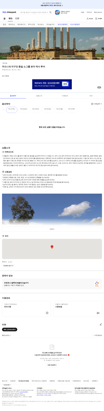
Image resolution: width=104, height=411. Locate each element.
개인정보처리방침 (23, 381)
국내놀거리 (50, 24)
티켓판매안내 (77, 381)
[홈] (4, 18)
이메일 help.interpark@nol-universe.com (60, 392)
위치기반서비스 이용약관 (39, 381)
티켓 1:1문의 (47, 395)
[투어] (10, 18)
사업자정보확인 (24, 392)
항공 (4, 24)
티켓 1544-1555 (51, 390)
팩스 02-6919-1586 (42, 392)
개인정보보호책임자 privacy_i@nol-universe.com (88, 393)
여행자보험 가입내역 (64, 381)
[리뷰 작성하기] (101, 324)
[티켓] (17, 18)
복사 (11, 262)
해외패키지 (21, 24)
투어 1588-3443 (41, 390)
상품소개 (39, 96)
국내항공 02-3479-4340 (59, 393)
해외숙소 (12, 24)
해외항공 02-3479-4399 (44, 393)
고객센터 (94, 381)
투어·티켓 (31, 24)
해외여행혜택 (63, 24)
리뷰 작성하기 (52, 365)
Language (6, 385)
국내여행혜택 (75, 24)
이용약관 (12, 381)
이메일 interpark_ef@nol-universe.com (85, 392)
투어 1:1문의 (40, 395)
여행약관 (52, 381)
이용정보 (65, 96)
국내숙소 (40, 24)
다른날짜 (97, 104)
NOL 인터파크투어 (10, 329)
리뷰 (91, 96)
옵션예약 (13, 96)
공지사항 (86, 381)
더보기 (52, 229)
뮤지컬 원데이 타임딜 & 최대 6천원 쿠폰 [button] (34, 12)
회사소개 (4, 381)
